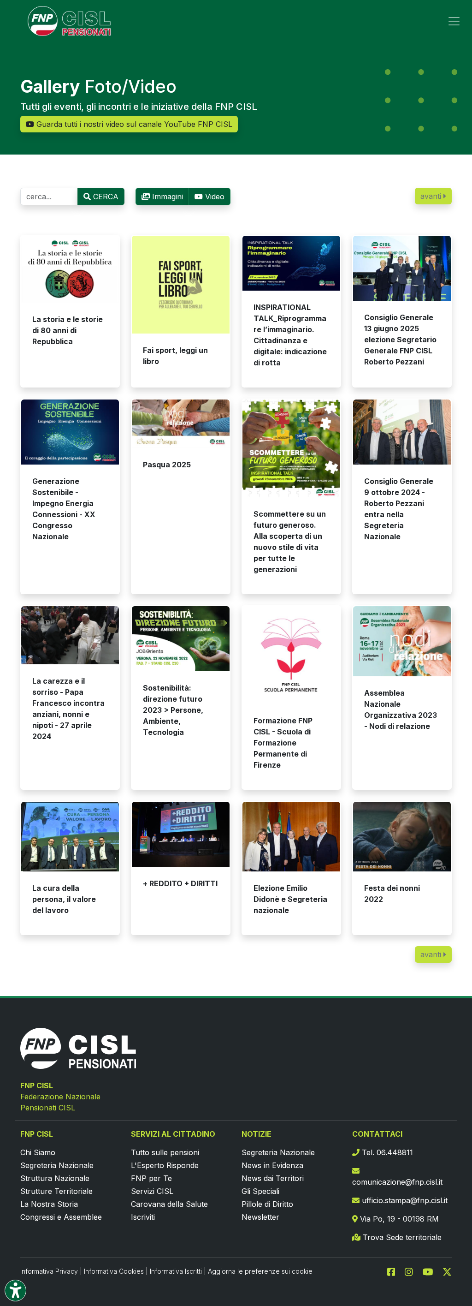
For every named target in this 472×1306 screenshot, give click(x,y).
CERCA (104, 196)
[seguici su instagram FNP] (412, 1271)
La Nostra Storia (49, 1204)
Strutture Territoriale (56, 1191)
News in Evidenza (272, 1165)
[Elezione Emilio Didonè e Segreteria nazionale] (291, 836)
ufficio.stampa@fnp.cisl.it (404, 1200)
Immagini (166, 196)
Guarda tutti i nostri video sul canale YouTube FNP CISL (133, 124)
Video (213, 196)
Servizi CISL (152, 1191)
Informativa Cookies (114, 1271)
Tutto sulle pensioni (165, 1152)
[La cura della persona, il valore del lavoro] (70, 836)
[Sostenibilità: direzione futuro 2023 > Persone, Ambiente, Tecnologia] (181, 638)
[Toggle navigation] (454, 21)
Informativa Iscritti (176, 1271)
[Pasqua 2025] (181, 424)
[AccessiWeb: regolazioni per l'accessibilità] (15, 1290)
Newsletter (260, 1217)
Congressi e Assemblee (61, 1217)
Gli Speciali (260, 1191)
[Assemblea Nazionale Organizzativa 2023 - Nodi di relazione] (402, 641)
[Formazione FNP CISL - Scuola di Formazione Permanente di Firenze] (291, 655)
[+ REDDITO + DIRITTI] (181, 834)
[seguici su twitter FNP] (447, 1271)
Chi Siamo (37, 1152)
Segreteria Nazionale (57, 1165)
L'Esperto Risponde (165, 1165)
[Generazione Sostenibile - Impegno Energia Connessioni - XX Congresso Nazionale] (70, 432)
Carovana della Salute (169, 1204)
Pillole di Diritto (267, 1204)
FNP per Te (151, 1178)
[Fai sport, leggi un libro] (181, 285)
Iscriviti (143, 1217)
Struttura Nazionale (54, 1178)
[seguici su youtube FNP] (432, 1271)
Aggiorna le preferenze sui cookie (260, 1271)
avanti (431, 196)
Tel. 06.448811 (386, 1152)
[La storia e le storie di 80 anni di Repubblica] (70, 269)
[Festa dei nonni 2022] (402, 836)
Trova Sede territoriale (401, 1237)
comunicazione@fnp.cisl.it (397, 1182)
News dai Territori (273, 1178)
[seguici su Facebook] (395, 1271)
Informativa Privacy (49, 1271)
